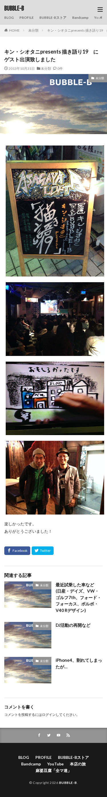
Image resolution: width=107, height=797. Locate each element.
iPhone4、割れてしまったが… (79, 663)
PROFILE (26, 17)
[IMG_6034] (55, 431)
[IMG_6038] (55, 510)
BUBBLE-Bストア (52, 17)
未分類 (33, 30)
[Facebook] (17, 550)
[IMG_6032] (55, 352)
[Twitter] (43, 550)
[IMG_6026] (55, 272)
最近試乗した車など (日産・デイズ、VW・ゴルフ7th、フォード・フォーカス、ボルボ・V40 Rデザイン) (78, 597)
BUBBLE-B (14, 8)
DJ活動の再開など (73, 625)
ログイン (49, 714)
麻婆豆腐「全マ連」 (54, 770)
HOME (14, 30)
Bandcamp (80, 17)
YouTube (55, 763)
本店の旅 (78, 763)
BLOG (9, 17)
